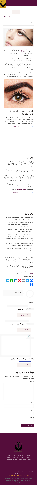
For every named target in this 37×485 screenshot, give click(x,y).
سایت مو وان (24, 50)
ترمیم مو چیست (29, 273)
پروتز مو (27, 480)
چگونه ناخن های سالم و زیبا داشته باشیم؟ (22, 359)
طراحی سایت (26, 475)
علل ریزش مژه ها (23, 52)
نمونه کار (17, 478)
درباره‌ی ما (17, 482)
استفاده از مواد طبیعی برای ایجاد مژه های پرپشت (20, 324)
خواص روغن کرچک (22, 189)
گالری (22, 478)
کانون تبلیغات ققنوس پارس (15, 475)
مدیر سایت (18, 293)
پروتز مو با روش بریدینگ (13, 480)
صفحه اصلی (28, 478)
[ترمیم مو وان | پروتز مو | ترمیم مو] (3, 3)
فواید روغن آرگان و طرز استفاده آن (24, 309)
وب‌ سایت (31, 417)
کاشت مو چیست (10, 271)
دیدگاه (31, 381)
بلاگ (22, 480)
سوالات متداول (9, 478)
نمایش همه (7, 17)
